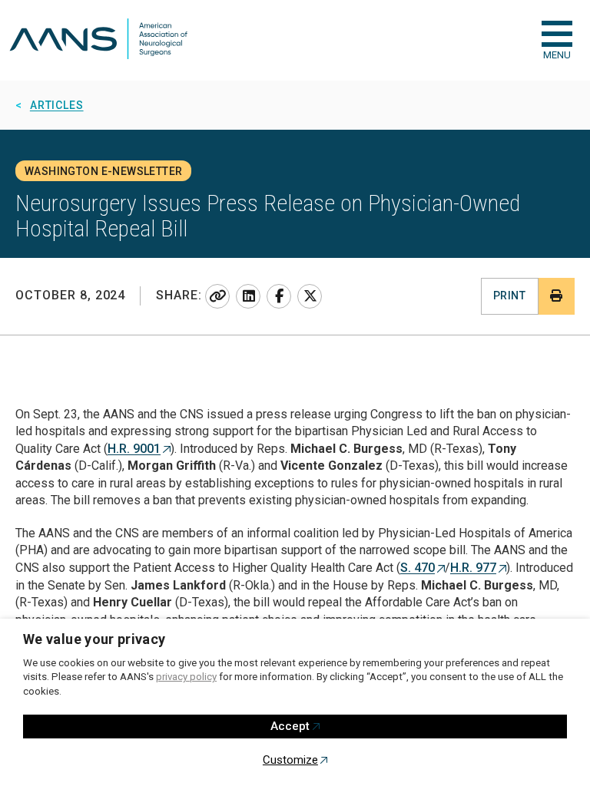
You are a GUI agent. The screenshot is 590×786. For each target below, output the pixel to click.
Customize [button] (290, 760)
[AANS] (98, 40)
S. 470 (417, 567)
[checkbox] (557, 34)
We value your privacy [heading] (94, 639)
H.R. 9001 (134, 448)
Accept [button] (290, 726)
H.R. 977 (473, 567)
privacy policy (186, 676)
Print (509, 295)
